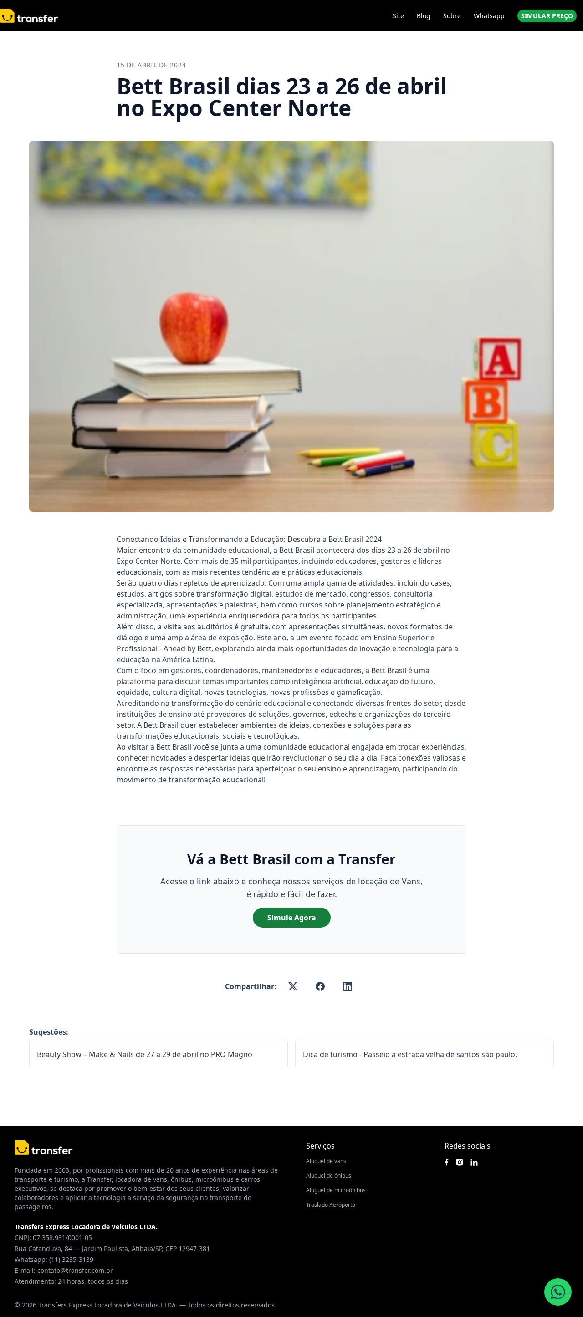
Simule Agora (291, 918)
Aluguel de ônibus (328, 1175)
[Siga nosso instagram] (459, 1162)
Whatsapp (489, 15)
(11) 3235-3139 (71, 1259)
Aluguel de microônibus (336, 1190)
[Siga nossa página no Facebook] (447, 1162)
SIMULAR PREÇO (547, 15)
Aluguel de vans (326, 1161)
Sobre (452, 15)
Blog (423, 15)
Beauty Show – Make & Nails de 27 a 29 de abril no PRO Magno (144, 1054)
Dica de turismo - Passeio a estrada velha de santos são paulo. (410, 1054)
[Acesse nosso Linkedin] (474, 1162)
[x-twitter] (293, 986)
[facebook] (320, 986)
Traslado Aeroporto (330, 1205)
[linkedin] (347, 986)
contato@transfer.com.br (75, 1270)
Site (398, 15)
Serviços (320, 1146)
